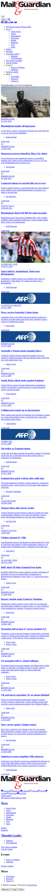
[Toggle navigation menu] (3, 16)
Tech (8, 822)
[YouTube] (16, 23)
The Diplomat (11, 843)
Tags (3, 796)
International (11, 813)
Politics (4, 828)
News (4, 803)
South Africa (11, 808)
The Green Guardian (9, 847)
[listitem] (6, 791)
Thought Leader (11, 835)
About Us (10, 881)
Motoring (9, 819)
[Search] (9, 20)
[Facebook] (2, 23)
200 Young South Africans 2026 (13, 798)
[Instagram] (4, 23)
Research (9, 879)
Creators (8, 796)
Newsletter (10, 876)
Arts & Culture (7, 849)
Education (10, 815)
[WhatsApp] (14, 23)
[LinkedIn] (6, 23)
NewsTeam (32, 885)
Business (4, 830)
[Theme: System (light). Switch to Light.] (4, 20)
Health (8, 817)
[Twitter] (12, 23)
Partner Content (7, 866)
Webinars (9, 862)
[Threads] (8, 23)
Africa (8, 810)
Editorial (9, 841)
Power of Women (13, 860)
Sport (8, 824)
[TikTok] (10, 23)
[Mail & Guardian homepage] (25, 8)
